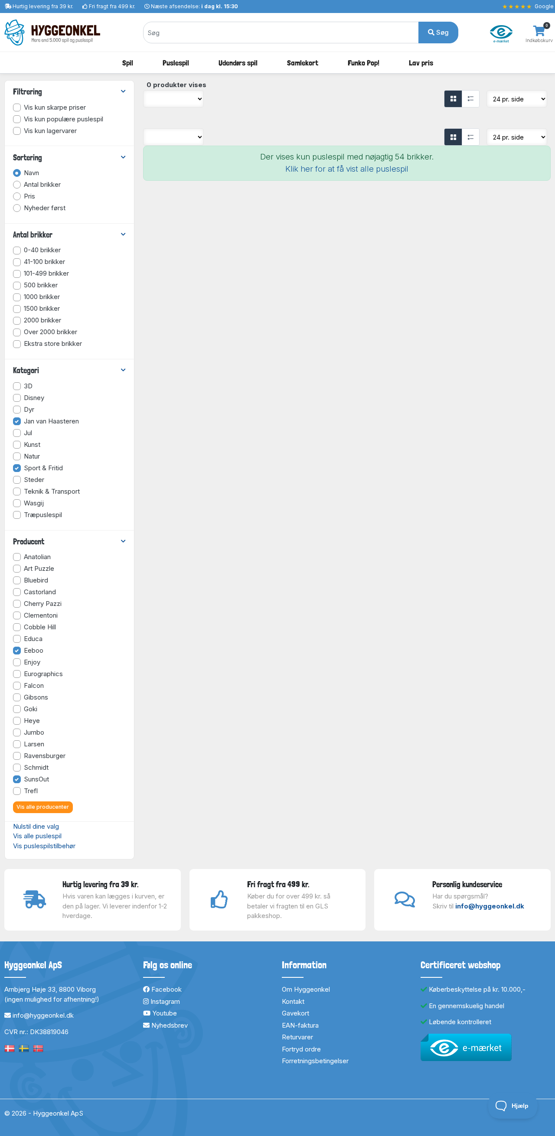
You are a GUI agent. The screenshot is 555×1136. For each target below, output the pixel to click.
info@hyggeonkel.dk (489, 906)
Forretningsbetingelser (315, 1061)
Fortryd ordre (301, 1049)
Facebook (166, 989)
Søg (441, 32)
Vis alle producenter (42, 807)
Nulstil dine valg (36, 826)
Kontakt (293, 1001)
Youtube (163, 1013)
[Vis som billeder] (453, 99)
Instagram (164, 1001)
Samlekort (302, 62)
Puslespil (176, 62)
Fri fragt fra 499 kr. (112, 6)
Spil (127, 62)
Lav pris (421, 62)
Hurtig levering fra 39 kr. (43, 6)
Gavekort (295, 1013)
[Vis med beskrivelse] (470, 99)
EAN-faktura (300, 1025)
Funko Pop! (363, 62)
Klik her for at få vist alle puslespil (346, 169)
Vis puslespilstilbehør (44, 846)
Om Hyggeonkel (306, 989)
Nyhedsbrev (169, 1025)
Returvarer (297, 1037)
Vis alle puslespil (37, 836)
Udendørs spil (238, 62)
